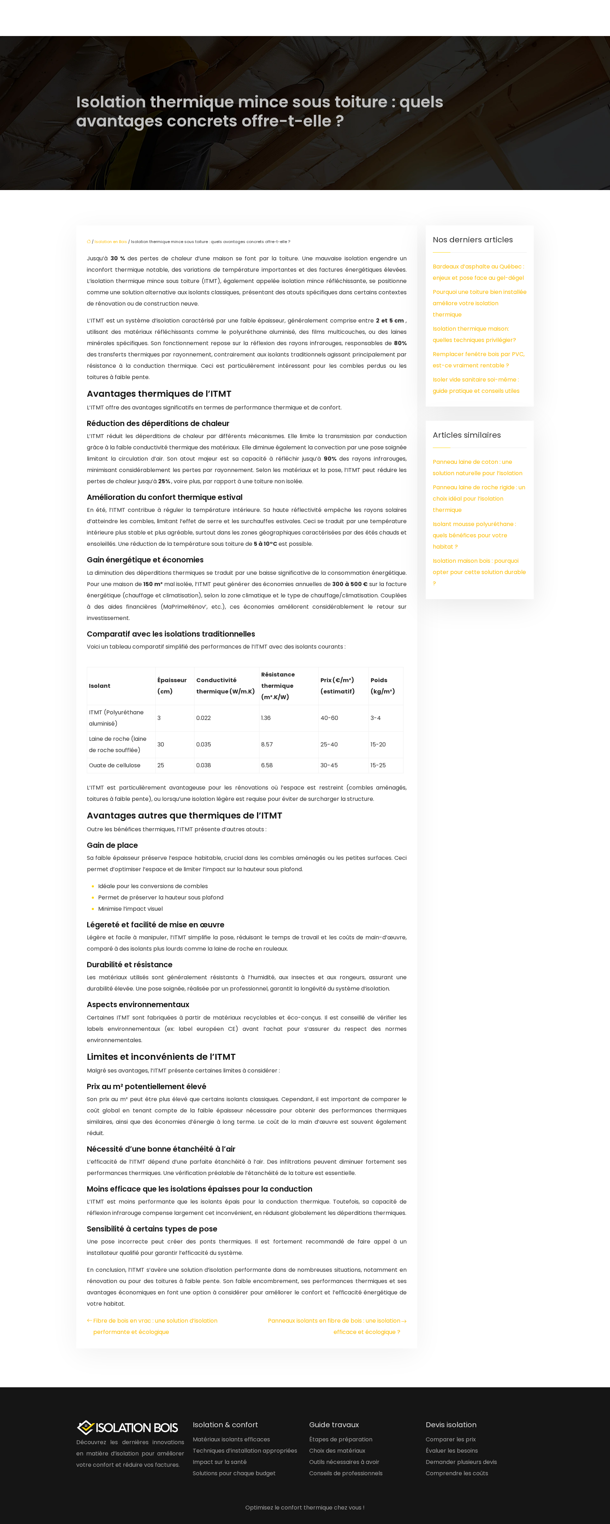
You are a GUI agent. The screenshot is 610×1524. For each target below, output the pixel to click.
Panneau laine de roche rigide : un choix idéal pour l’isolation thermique (479, 498)
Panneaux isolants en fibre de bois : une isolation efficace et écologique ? (334, 1326)
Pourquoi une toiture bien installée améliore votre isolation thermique (480, 303)
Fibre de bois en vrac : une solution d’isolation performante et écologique (155, 1326)
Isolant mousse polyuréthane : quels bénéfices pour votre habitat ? (474, 535)
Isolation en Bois (111, 241)
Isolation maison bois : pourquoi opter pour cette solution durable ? (479, 572)
